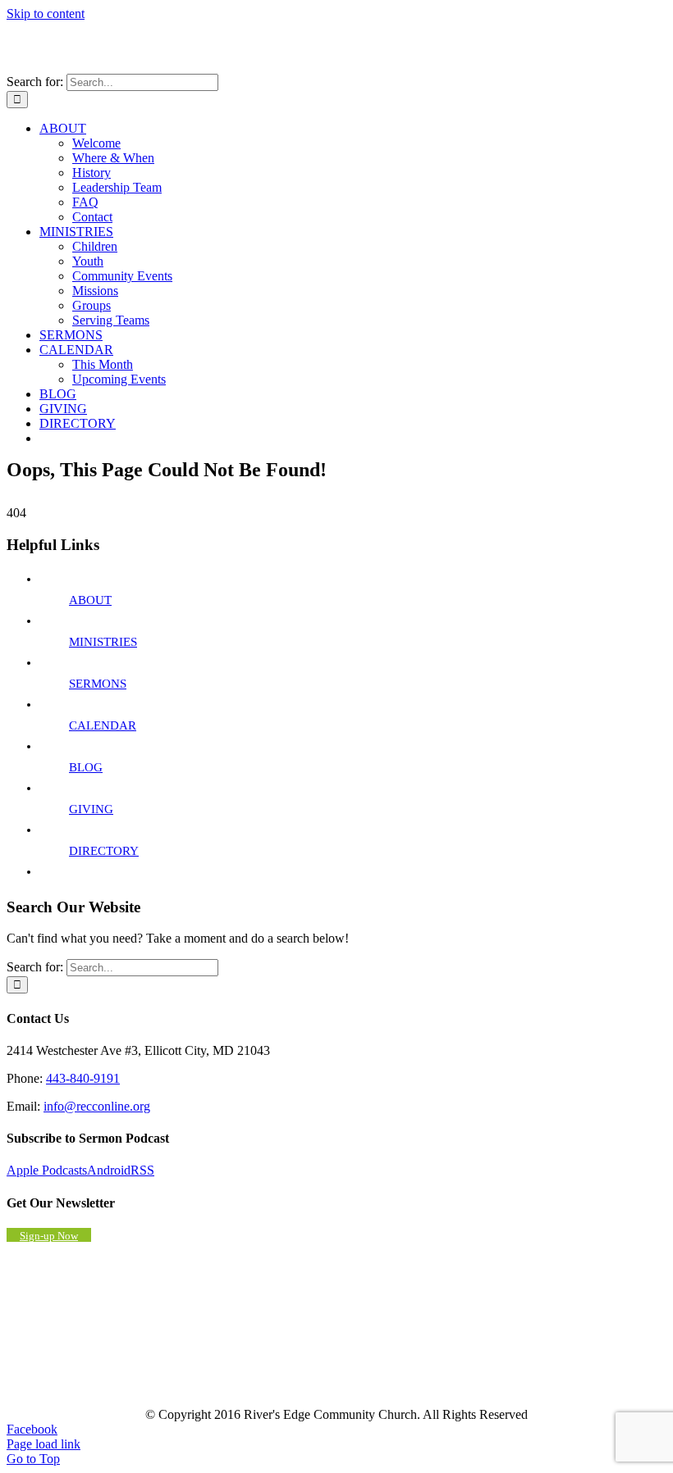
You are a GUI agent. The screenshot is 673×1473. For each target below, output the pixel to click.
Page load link (43, 1444)
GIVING (91, 809)
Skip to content (46, 13)
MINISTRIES (103, 641)
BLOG (86, 767)
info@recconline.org (96, 1106)
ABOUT (90, 600)
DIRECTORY (104, 850)
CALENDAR (102, 725)
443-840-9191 (83, 1078)
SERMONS (97, 683)
